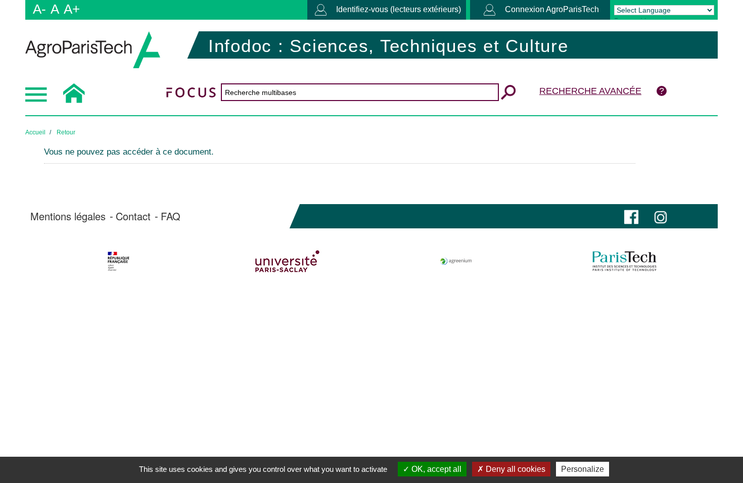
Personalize (582, 469)
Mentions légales (68, 216)
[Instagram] (660, 216)
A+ (72, 9)
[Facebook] (631, 216)
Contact (133, 216)
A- (39, 9)
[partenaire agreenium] (456, 261)
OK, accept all (435, 469)
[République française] (118, 261)
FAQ (170, 216)
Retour (66, 132)
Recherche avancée (590, 91)
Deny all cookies (514, 469)
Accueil (35, 132)
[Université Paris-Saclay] (287, 261)
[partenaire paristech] (624, 261)
